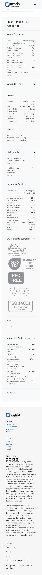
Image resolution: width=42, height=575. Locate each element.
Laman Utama (11, 424)
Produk (8, 449)
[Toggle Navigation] (35, 4)
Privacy (8, 552)
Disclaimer (10, 556)
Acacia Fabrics (11, 427)
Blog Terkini (10, 429)
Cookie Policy (11, 548)
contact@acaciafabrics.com (16, 560)
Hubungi (9, 432)
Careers (9, 543)
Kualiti (8, 442)
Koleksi (8, 447)
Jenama (9, 444)
